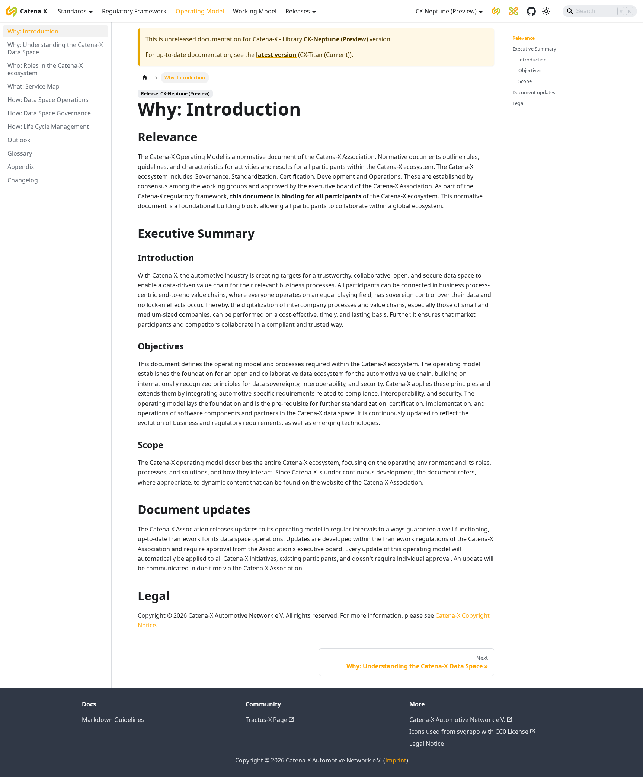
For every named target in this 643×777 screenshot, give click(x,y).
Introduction (532, 59)
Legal (518, 103)
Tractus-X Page (266, 720)
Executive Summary (534, 48)
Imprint (395, 760)
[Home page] (145, 77)
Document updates (533, 92)
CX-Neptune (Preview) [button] (446, 11)
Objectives (529, 70)
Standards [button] (72, 11)
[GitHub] (531, 11)
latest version (276, 55)
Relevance (523, 38)
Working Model (254, 11)
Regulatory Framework (134, 11)
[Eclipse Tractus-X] (513, 11)
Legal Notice (426, 743)
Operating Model (200, 11)
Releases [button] (297, 11)
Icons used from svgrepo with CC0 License (468, 732)
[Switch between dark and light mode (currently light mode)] (546, 11)
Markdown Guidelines (113, 720)
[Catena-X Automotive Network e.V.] (496, 11)
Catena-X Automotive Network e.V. (457, 720)
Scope (525, 81)
